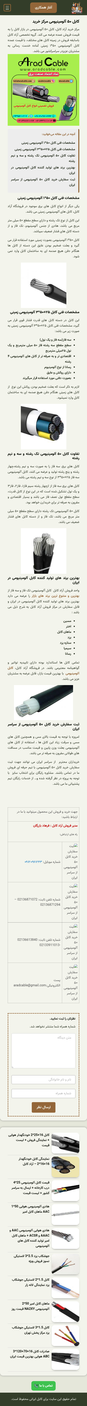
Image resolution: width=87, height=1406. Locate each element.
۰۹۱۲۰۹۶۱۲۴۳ (33, 862)
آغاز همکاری (43, 8)
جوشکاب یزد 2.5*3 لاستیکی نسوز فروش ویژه (31, 1259)
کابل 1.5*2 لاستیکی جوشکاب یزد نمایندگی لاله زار (30, 1282)
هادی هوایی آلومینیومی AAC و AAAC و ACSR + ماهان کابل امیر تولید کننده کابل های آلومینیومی (29, 1238)
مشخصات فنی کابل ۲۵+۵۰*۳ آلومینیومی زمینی (45, 149)
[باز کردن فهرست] (7, 7)
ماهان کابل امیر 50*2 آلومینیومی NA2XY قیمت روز (30, 1306)
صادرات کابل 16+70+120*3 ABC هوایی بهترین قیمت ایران (29, 1354)
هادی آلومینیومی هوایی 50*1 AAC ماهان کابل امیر (30, 1209)
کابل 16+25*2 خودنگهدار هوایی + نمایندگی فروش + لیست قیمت (28, 1140)
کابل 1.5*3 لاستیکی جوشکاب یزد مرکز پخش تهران (30, 1330)
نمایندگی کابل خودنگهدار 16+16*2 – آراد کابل (34, 1162)
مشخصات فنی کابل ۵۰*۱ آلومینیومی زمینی (48, 143)
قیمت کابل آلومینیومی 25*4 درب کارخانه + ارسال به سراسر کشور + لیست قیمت (30, 1188)
